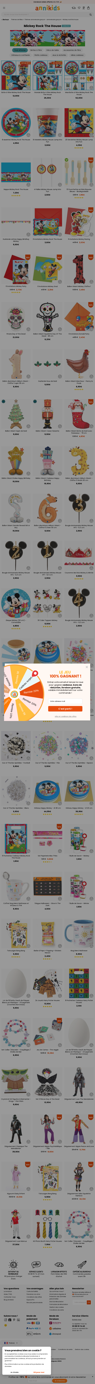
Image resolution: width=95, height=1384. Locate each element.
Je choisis (14, 1372)
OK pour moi (38, 1372)
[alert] (47, 692)
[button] (65, 708)
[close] (87, 667)
